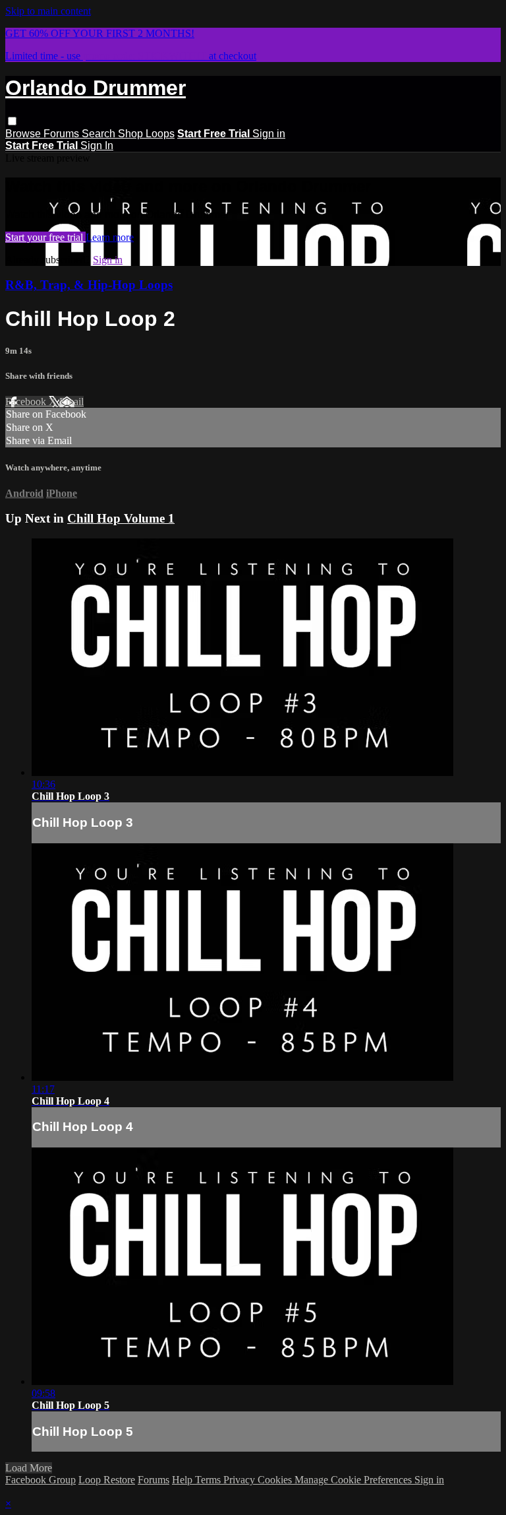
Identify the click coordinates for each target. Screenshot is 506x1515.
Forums (62, 133)
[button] (12, 121)
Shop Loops (146, 133)
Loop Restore (106, 1479)
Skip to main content (48, 10)
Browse (24, 133)
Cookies (276, 1479)
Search (100, 133)
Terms (209, 1479)
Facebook (27, 401)
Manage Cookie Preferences (354, 1479)
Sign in (268, 133)
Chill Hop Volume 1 (121, 518)
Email (71, 401)
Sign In (96, 145)
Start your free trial (45, 237)
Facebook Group (40, 1479)
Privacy (240, 1479)
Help (183, 1479)
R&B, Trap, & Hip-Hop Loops (89, 285)
